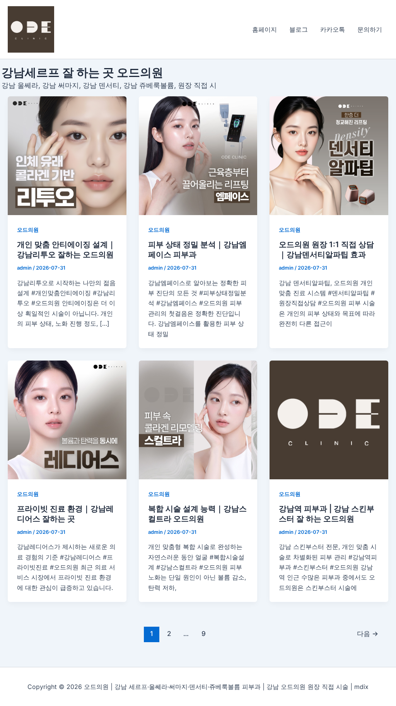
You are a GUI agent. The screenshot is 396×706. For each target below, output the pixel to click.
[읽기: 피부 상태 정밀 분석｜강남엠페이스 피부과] (198, 155)
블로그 (298, 29)
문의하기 (369, 29)
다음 (367, 633)
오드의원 (28, 229)
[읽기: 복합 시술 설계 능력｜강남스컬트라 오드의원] (198, 420)
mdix (361, 687)
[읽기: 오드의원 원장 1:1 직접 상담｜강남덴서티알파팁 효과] (329, 155)
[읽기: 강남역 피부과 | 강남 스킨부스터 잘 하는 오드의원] (329, 420)
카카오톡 (332, 29)
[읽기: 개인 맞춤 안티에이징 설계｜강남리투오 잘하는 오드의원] (67, 155)
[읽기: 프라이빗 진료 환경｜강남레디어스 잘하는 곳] (67, 420)
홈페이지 (264, 29)
